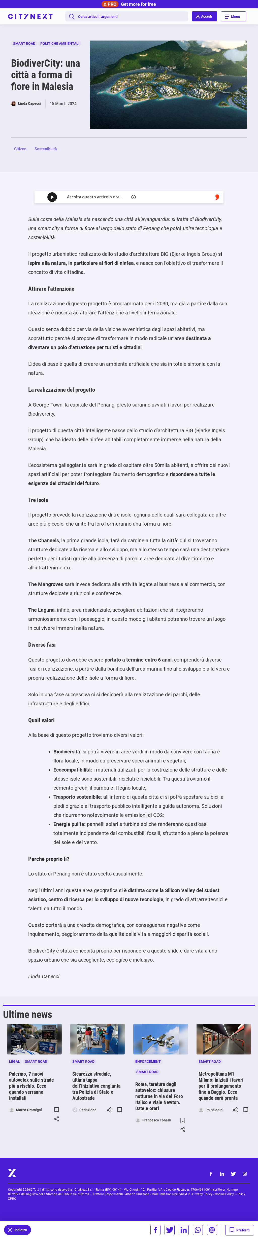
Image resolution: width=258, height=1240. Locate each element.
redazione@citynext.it (174, 1194)
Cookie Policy (224, 1194)
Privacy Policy (202, 1194)
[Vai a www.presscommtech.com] (217, 197)
